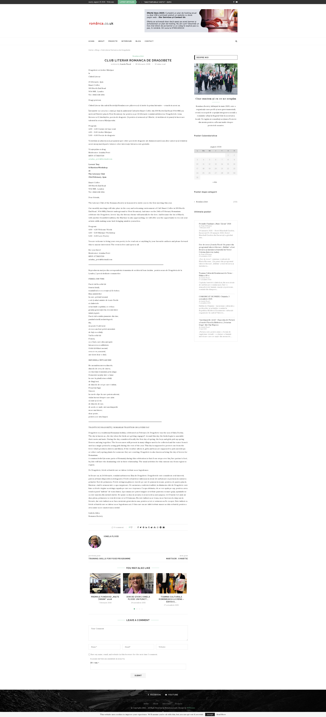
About (101, 41)
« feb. (215, 182)
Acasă (91, 41)
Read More (221, 714)
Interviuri (126, 41)
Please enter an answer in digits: (107, 659)
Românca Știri (138, 56)
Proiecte (113, 41)
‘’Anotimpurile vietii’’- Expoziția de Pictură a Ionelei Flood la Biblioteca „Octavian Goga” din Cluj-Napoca (217, 322)
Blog (138, 41)
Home (91, 50)
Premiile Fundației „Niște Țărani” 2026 (215, 224)
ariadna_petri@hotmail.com (100, 159)
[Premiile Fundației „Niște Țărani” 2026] (105, 583)
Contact (149, 41)
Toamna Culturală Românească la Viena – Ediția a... (171, 599)
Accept (210, 714)
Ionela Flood (125, 64)
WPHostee (191, 708)
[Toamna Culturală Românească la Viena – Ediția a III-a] (171, 583)
